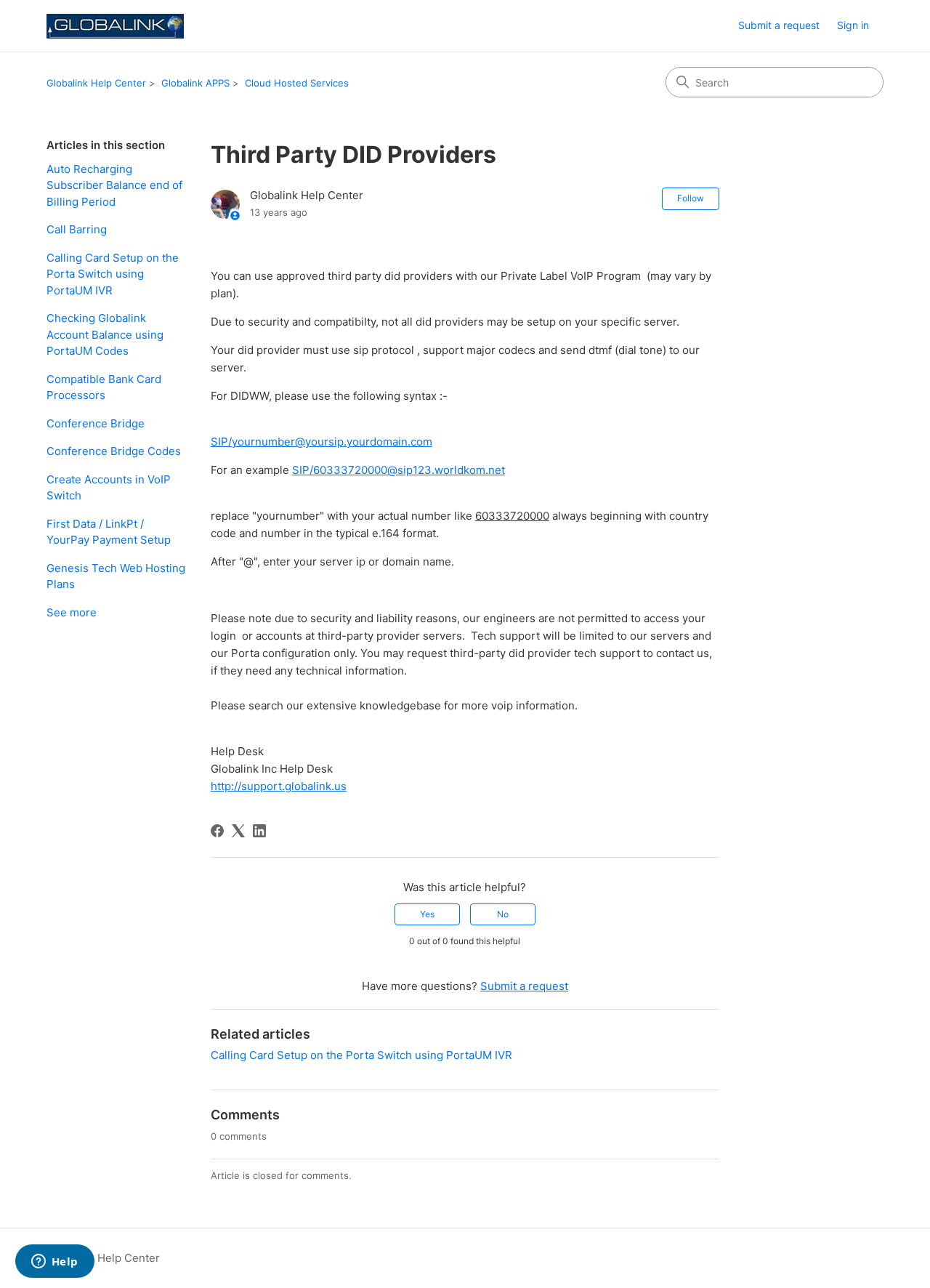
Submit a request (779, 25)
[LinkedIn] (259, 830)
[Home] (115, 26)
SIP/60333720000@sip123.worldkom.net (398, 470)
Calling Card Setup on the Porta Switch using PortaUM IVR (112, 274)
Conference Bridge (95, 423)
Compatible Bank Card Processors (103, 387)
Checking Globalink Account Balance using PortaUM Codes (104, 334)
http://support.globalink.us (279, 786)
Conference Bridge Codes (113, 451)
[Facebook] (217, 830)
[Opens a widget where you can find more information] (54, 1262)
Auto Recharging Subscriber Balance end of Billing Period (114, 185)
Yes (427, 914)
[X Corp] (238, 830)
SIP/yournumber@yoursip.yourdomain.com (321, 441)
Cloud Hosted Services (297, 83)
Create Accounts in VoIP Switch (108, 487)
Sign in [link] (853, 25)
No (503, 914)
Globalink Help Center (96, 83)
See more (71, 612)
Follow (690, 198)
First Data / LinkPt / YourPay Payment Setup (108, 532)
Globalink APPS (195, 83)
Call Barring (76, 229)
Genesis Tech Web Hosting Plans (115, 576)
